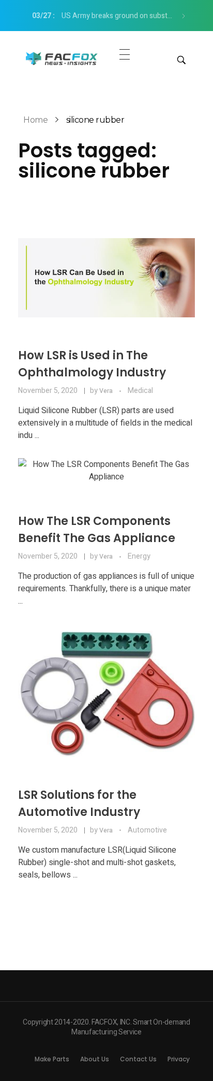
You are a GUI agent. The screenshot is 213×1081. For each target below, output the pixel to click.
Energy (139, 556)
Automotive (147, 830)
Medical (140, 390)
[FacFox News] (62, 58)
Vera (106, 391)
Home (35, 120)
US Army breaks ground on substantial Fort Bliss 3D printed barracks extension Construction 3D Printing (106, 15)
